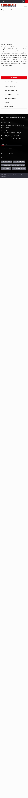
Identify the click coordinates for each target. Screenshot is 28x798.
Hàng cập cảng (6, 165)
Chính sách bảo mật (10, 90)
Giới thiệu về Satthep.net (11, 82)
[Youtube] (3, 1)
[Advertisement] (14, 26)
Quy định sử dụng (12, 10)
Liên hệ (6, 102)
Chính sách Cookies (10, 98)
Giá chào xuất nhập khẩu (18, 165)
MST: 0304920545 (5, 122)
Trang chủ (3, 10)
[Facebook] (1, 1)
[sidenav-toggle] (25, 5)
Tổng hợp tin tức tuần (19, 161)
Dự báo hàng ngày (7, 161)
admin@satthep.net (7, 130)
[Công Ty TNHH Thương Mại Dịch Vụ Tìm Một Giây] (8, 5)
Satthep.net (16, 175)
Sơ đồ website (8, 106)
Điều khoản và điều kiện (11, 94)
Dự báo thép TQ (6, 168)
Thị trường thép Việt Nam (18, 168)
